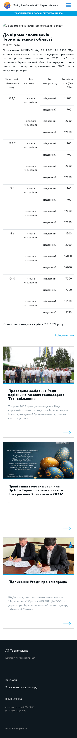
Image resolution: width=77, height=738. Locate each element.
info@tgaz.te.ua (19, 728)
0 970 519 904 (13, 699)
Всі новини (62, 335)
